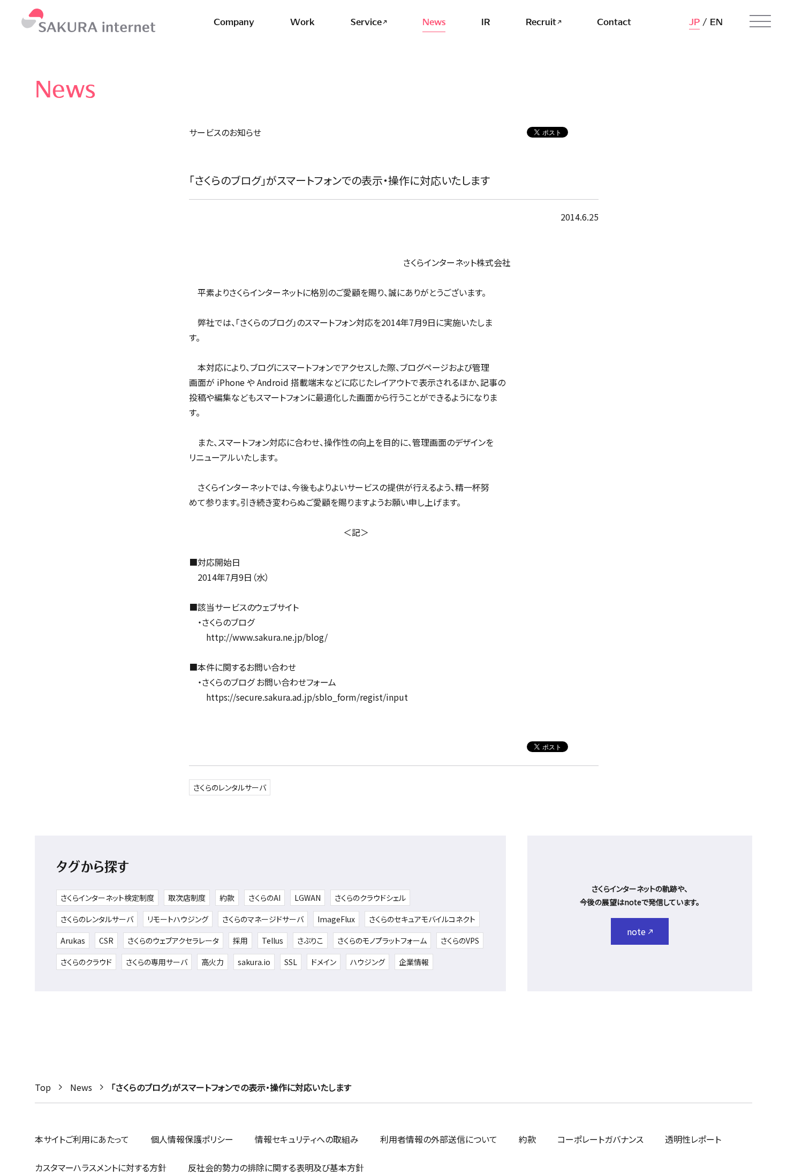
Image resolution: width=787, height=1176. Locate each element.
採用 (240, 940)
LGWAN (307, 897)
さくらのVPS (460, 940)
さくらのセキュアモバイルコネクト (422, 919)
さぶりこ (310, 940)
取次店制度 (187, 897)
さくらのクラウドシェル (370, 897)
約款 (227, 897)
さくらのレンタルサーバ (229, 787)
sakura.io (254, 962)
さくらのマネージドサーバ (263, 919)
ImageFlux (336, 919)
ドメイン (323, 962)
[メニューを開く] (760, 21)
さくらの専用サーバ (156, 962)
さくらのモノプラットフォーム (382, 940)
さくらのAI (264, 897)
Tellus (272, 940)
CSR (106, 940)
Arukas (72, 940)
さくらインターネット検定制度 (107, 897)
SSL (290, 962)
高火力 (212, 962)
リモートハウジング (177, 919)
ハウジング (367, 962)
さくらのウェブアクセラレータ (173, 940)
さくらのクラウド (86, 962)
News (81, 1087)
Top (43, 1087)
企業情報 (414, 962)
